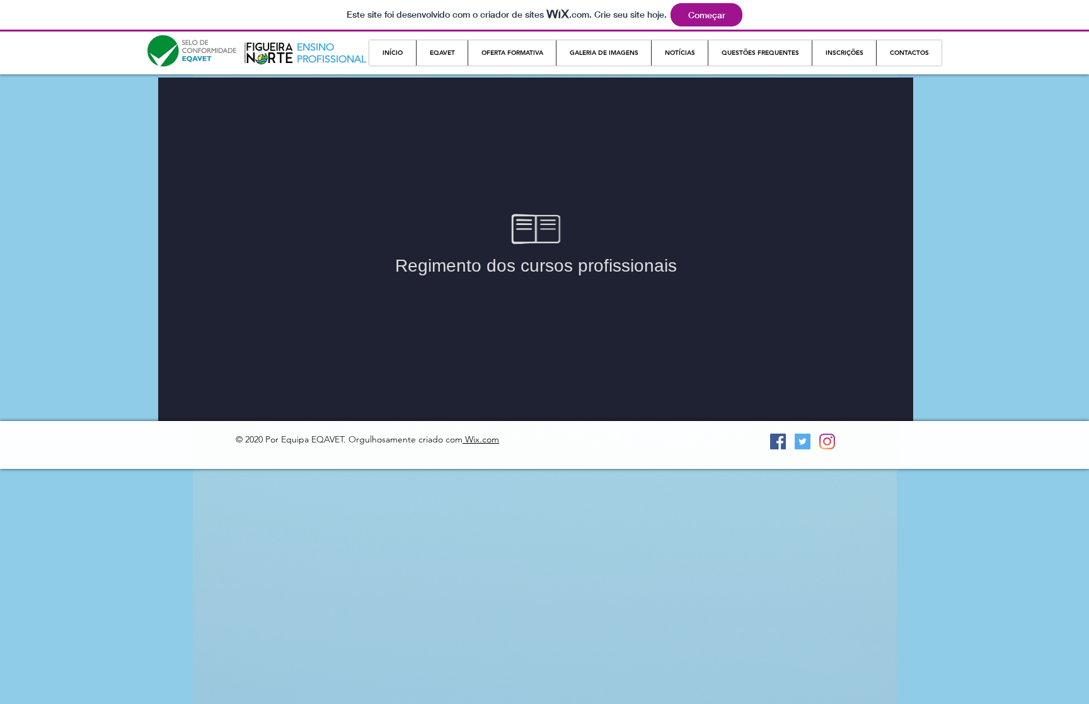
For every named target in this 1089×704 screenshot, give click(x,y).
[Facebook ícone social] (778, 441)
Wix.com (481, 439)
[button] (442, 53)
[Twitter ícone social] (802, 441)
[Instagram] (827, 441)
